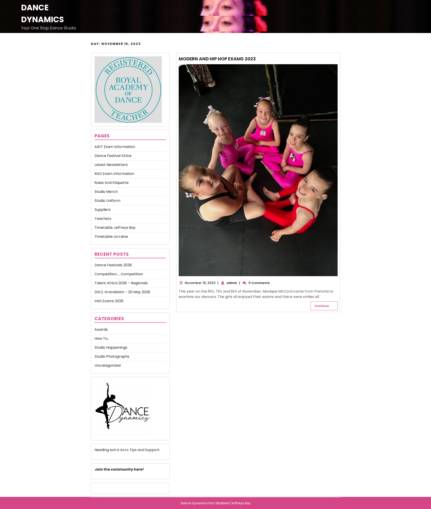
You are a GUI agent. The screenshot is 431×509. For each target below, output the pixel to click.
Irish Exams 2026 (109, 301)
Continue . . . (324, 306)
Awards (101, 329)
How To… (102, 338)
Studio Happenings (111, 347)
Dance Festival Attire (113, 155)
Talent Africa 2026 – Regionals (121, 283)
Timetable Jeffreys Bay (115, 227)
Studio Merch (106, 191)
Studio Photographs (112, 356)
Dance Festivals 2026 (113, 265)
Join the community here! (119, 469)
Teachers (103, 218)
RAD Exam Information (114, 173)
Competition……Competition (119, 274)
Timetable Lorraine (111, 236)
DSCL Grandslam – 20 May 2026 (122, 292)
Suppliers (103, 209)
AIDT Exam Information (115, 146)
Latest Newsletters (111, 164)
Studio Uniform (107, 200)
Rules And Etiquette (112, 182)
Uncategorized (108, 365)
